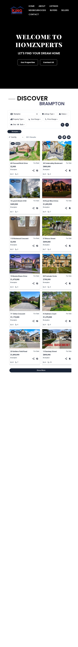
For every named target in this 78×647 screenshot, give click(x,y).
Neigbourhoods (37, 10)
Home (32, 6)
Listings (53, 6)
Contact (34, 14)
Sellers (65, 10)
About (42, 6)
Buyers (53, 10)
